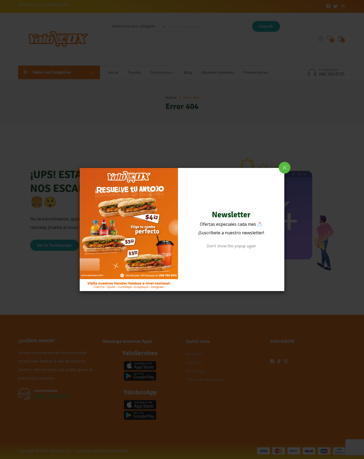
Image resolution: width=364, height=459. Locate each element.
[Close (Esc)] (284, 168)
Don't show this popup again (231, 245)
